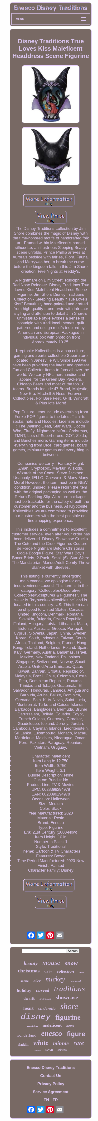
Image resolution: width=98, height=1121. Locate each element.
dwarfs (29, 998)
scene (24, 981)
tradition (32, 1026)
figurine (68, 1017)
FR (55, 1100)
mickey (55, 979)
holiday (24, 990)
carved (42, 990)
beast (70, 1026)
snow (71, 963)
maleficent (52, 1025)
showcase (67, 997)
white (40, 1042)
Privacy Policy (50, 1084)
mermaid (75, 981)
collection (65, 971)
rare (79, 1042)
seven (49, 1049)
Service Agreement (51, 1092)
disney (36, 1017)
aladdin (23, 1044)
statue (37, 1050)
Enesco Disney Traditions (51, 1067)
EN (46, 1100)
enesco (51, 1033)
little (81, 972)
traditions (69, 988)
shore (69, 1006)
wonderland (26, 1035)
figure (76, 1034)
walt (48, 972)
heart (28, 1008)
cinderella (47, 1008)
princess (62, 1049)
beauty (31, 963)
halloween (45, 999)
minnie (61, 1043)
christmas (29, 971)
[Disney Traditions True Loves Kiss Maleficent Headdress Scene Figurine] (50, 95)
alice (37, 981)
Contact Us (50, 1075)
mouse (51, 962)
